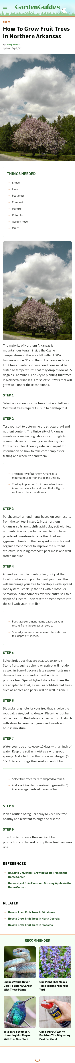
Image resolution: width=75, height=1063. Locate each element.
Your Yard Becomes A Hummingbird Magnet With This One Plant (17, 1035)
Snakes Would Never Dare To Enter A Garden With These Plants (18, 985)
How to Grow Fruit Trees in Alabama (30, 925)
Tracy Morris (13, 44)
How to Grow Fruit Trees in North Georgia (34, 918)
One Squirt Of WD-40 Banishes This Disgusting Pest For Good (54, 1035)
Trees (6, 22)
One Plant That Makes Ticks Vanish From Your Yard (53, 985)
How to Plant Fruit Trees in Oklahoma (31, 912)
